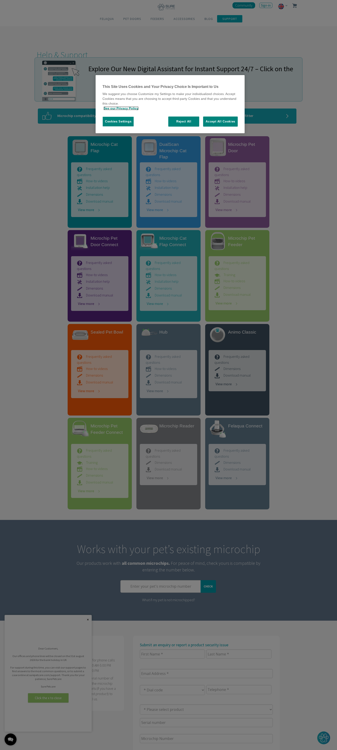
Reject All (183, 121)
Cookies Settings (118, 121)
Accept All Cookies (220, 121)
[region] (170, 104)
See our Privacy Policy (121, 108)
